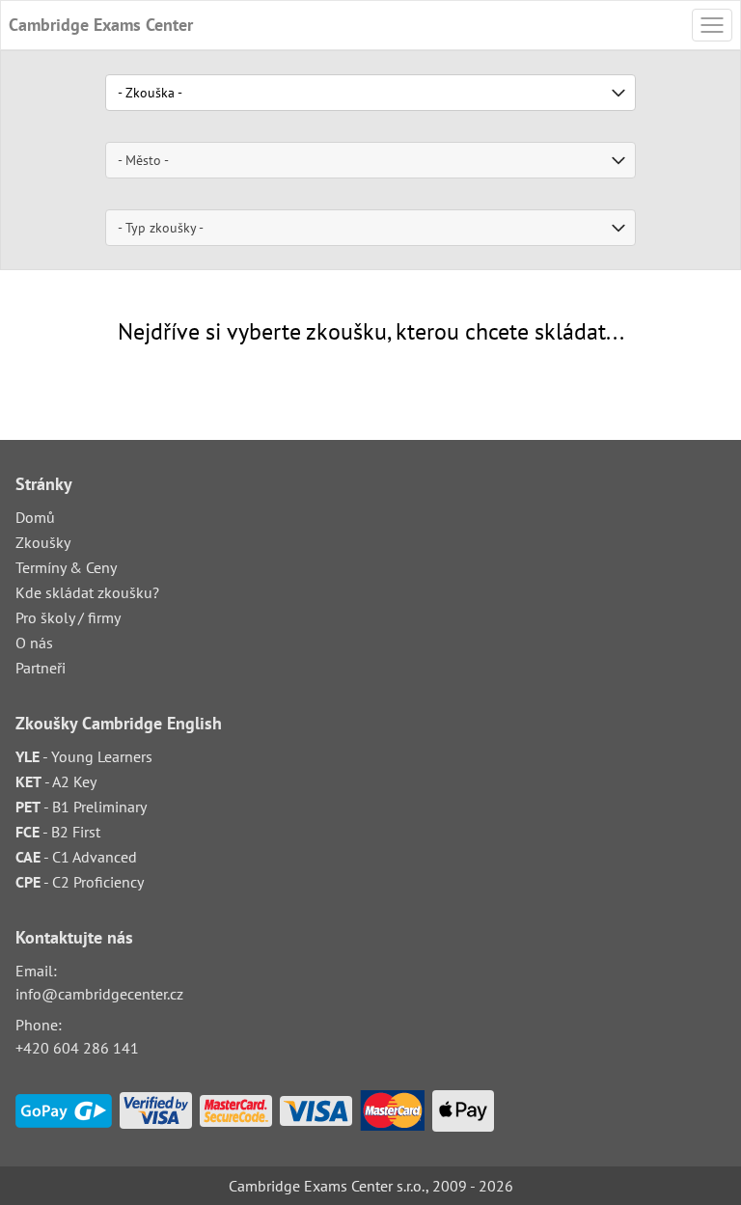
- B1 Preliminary (81, 806)
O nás (34, 642)
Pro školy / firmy (68, 617)
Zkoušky (42, 542)
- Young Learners (83, 756)
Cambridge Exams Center (101, 25)
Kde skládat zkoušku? (87, 592)
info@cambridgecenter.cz (99, 993)
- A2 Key (55, 781)
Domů (35, 517)
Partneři (40, 667)
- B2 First (57, 831)
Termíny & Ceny (66, 567)
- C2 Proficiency (79, 881)
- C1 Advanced (76, 856)
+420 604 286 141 (77, 1047)
